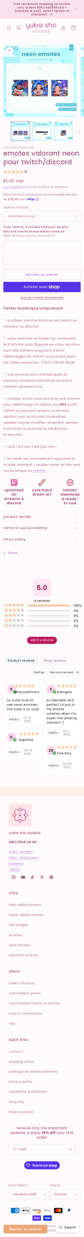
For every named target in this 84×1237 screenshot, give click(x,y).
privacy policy (20, 1081)
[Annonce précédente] (8, 9)
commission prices (25, 993)
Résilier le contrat (25, 1229)
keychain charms (23, 955)
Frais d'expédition (14, 187)
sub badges (18, 925)
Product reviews (21, 660)
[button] (9, 28)
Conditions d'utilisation (28, 1091)
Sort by (39, 672)
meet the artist (22, 983)
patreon (16, 863)
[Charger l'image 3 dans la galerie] (63, 131)
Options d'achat (15, 207)
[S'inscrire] (70, 1149)
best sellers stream (25, 905)
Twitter (39, 470)
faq (12, 1023)
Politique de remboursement (33, 1071)
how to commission (25, 1013)
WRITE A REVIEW (42, 640)
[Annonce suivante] (76, 9)
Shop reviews (55, 660)
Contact (16, 1051)
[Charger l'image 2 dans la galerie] (41, 131)
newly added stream (26, 915)
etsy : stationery (23, 857)
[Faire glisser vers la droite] (79, 132)
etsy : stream (21, 851)
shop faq (16, 1102)
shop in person (21, 1112)
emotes (15, 935)
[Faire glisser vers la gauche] (5, 132)
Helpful (14, 719)
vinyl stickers (19, 945)
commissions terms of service (34, 1003)
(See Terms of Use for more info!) (35, 231)
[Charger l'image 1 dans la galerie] (20, 131)
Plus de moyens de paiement (42, 297)
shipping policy (21, 1061)
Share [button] (12, 553)
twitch (14, 869)
